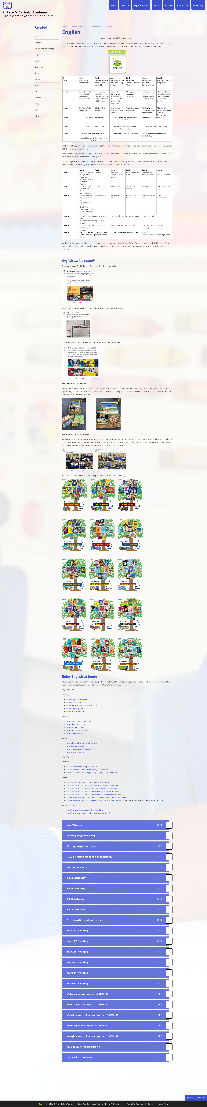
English (110, 26)
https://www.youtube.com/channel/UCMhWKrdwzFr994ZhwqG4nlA (95, 800)
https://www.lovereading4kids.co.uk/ (82, 766)
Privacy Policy (163, 1104)
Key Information (79, 26)
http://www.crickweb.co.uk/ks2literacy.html (84, 810)
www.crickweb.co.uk (75, 752)
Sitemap (151, 1104)
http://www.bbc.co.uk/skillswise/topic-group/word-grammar (92, 791)
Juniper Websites (97, 1104)
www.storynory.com (74, 708)
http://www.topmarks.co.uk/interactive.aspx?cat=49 (88, 813)
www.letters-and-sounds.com (78, 721)
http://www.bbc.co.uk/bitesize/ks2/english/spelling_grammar (92, 785)
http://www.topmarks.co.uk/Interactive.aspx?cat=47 (88, 782)
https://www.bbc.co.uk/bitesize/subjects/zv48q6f (87, 769)
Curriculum (97, 26)
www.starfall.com (73, 702)
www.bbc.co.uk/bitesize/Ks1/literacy (81, 743)
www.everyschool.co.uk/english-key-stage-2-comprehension (91, 772)
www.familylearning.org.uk (78, 730)
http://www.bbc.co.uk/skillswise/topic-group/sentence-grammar (93, 794)
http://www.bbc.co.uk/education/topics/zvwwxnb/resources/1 (92, 788)
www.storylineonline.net (76, 699)
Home (64, 26)
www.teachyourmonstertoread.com (81, 705)
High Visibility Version (115, 1104)
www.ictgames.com (74, 733)
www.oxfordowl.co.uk (75, 711)
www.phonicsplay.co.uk (76, 724)
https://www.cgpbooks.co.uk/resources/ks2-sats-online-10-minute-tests (96, 797)
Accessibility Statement (135, 1104)
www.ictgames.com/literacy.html (80, 749)
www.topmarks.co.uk (75, 727)
